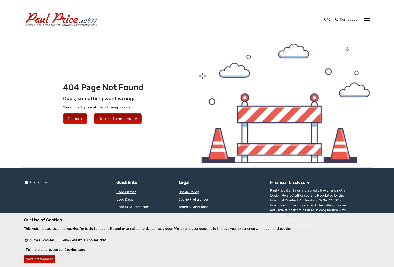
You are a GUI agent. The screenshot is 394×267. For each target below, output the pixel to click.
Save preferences (39, 259)
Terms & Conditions (193, 207)
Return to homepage (117, 118)
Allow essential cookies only (84, 240)
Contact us (38, 182)
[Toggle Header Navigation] (367, 19)
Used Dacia (125, 199)
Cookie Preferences (194, 199)
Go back (75, 118)
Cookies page (75, 250)
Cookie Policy (189, 192)
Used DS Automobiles (132, 207)
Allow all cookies (42, 240)
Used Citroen (126, 192)
